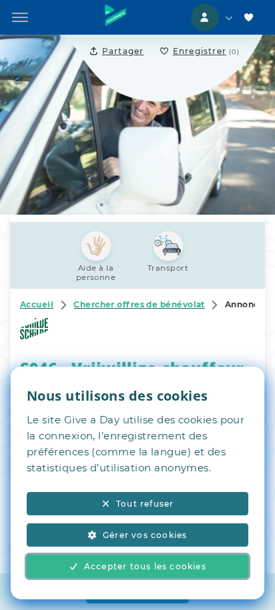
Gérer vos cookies (145, 535)
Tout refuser (145, 504)
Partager (123, 51)
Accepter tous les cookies (145, 566)
